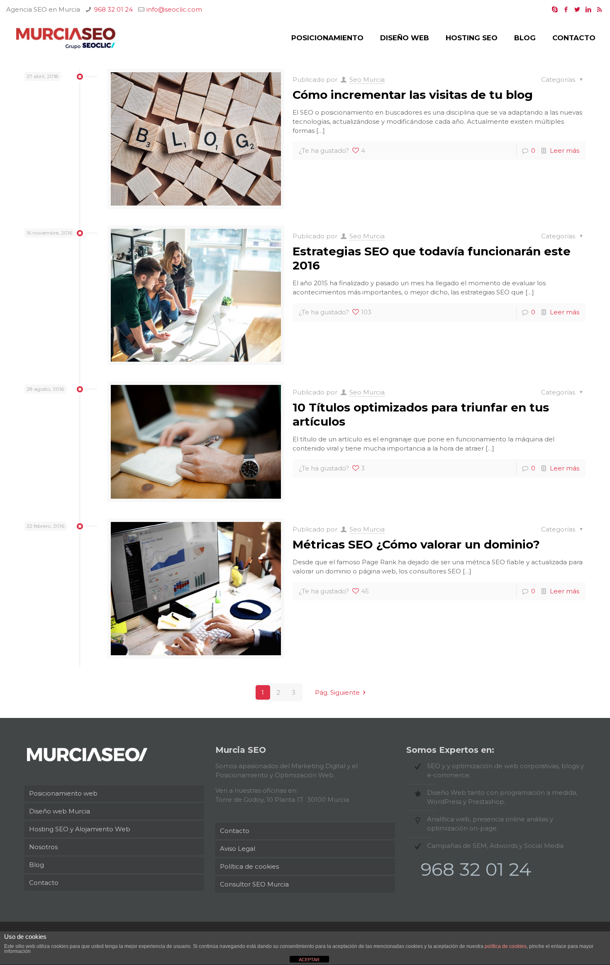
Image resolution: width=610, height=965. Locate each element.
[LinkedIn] (588, 9)
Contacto (44, 883)
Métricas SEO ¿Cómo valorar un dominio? (416, 544)
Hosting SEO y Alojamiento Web (79, 829)
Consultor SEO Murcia (254, 884)
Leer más (564, 150)
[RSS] (599, 9)
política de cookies (506, 946)
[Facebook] (565, 9)
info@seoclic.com (174, 9)
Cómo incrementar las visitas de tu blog (413, 95)
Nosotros (43, 847)
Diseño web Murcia (59, 811)
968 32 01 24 (113, 9)
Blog (36, 865)
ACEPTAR (309, 959)
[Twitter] (577, 9)
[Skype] (554, 9)
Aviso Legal (237, 848)
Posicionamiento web (63, 793)
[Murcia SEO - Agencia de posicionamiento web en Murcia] (66, 37)
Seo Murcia (367, 79)
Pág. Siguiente (337, 692)
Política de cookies (249, 866)
